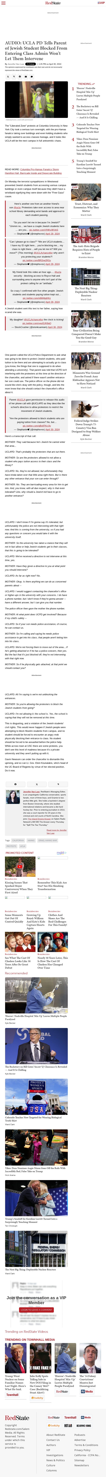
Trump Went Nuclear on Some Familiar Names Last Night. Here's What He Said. (15, 1382)
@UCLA (21, 399)
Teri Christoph (11, 1226)
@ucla (17, 207)
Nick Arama (10, 1175)
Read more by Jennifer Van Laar (57, 831)
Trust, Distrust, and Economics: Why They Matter (86, 207)
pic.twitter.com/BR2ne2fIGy (37, 260)
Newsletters (81, 1465)
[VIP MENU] (101, 3)
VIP (48, 1450)
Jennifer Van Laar (16, 64)
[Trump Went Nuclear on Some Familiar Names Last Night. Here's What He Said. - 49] (15, 1358)
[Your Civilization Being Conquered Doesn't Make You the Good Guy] (86, 318)
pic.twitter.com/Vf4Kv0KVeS (43, 230)
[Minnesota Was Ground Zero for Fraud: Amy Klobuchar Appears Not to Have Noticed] (86, 360)
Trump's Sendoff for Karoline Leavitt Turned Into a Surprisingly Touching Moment (31, 1220)
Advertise (80, 1440)
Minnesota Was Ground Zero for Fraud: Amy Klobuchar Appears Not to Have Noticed (86, 378)
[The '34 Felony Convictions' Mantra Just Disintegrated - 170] (90, 1358)
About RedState (55, 1434)
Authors (51, 1445)
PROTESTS (11, 846)
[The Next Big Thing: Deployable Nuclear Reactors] (36, 1248)
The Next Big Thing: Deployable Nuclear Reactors (30, 1269)
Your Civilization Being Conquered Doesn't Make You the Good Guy (86, 334)
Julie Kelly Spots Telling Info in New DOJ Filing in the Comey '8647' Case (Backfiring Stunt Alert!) (40, 1384)
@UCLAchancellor (43, 253)
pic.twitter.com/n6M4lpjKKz (37, 298)
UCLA (22, 846)
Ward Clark (10, 1124)
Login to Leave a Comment (36, 1310)
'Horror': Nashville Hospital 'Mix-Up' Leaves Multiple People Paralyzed (36, 1017)
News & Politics (55, 1460)
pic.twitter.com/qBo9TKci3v (37, 426)
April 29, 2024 (52, 233)
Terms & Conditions (86, 1445)
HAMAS (31, 840)
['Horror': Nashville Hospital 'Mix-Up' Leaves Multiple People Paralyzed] (36, 995)
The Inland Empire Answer (39, 819)
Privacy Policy (82, 1450)
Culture (50, 1465)
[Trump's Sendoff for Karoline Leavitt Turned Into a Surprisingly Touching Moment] (36, 1198)
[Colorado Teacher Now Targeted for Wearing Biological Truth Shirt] (36, 1096)
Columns (51, 1470)
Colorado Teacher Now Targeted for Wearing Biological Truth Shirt (33, 1119)
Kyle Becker (10, 1023)
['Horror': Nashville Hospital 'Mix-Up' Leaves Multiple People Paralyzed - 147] (65, 1358)
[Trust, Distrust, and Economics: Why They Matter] (86, 191)
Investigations (54, 1455)
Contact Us (53, 1440)
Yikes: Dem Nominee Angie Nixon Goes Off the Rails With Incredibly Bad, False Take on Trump (35, 1169)
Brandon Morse (86, 257)
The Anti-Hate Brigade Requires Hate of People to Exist (86, 249)
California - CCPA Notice (87, 1455)
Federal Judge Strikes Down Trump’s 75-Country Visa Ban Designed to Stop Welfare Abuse (86, 428)
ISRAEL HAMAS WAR (48, 840)
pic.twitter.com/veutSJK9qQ (36, 323)
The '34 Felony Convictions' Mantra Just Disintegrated (88, 1381)
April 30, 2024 (55, 327)
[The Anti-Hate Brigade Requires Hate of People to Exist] (86, 234)
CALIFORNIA (18, 840)
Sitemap (79, 1460)
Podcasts (79, 1434)
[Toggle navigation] (3, 3)
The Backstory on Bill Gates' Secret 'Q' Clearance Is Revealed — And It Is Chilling (36, 1068)
